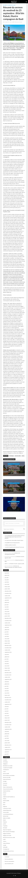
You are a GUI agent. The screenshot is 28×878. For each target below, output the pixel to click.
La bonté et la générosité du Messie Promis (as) (14, 547)
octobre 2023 (7, 650)
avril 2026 (7, 582)
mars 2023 (7, 665)
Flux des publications (9, 859)
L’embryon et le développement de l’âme (12, 553)
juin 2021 (6, 708)
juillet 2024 (7, 629)
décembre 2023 (8, 645)
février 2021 (7, 717)
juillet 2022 (7, 684)
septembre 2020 (8, 729)
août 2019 (7, 751)
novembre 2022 (8, 674)
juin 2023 (6, 659)
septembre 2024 (8, 625)
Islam (23, 455)
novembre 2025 (8, 593)
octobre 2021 (7, 702)
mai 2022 (7, 688)
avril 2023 (7, 663)
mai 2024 (7, 634)
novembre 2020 (8, 724)
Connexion (7, 856)
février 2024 (7, 641)
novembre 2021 (8, 699)
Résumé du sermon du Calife (9, 5)
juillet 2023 (7, 656)
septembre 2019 (8, 749)
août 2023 (7, 654)
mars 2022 (7, 693)
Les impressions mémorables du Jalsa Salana (14, 486)
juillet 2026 (7, 575)
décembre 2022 (8, 672)
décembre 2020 (8, 722)
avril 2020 (7, 738)
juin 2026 (6, 577)
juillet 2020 (7, 733)
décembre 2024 (8, 618)
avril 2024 (7, 636)
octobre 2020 (7, 727)
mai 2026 (7, 579)
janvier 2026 (7, 588)
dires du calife (17, 455)
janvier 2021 (7, 720)
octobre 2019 (7, 747)
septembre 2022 (8, 679)
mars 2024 (7, 638)
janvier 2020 (7, 742)
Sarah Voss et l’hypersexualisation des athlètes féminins (13, 566)
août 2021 (7, 706)
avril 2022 (7, 690)
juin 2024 (6, 631)
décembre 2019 (8, 745)
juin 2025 (6, 604)
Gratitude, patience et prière (10, 545)
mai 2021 (7, 711)
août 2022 (7, 681)
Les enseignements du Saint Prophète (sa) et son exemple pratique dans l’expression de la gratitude (14, 468)
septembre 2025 (8, 597)
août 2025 (7, 600)
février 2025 (7, 613)
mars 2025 (7, 611)
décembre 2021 (8, 697)
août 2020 (7, 731)
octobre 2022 (7, 677)
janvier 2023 (7, 670)
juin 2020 (6, 736)
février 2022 (7, 695)
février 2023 (7, 668)
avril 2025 (7, 609)
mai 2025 (7, 607)
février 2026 (7, 586)
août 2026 (7, 573)
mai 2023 (7, 661)
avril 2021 (7, 713)
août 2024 (7, 627)
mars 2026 (7, 584)
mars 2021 (7, 715)
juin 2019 (6, 754)
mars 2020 (7, 740)
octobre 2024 (7, 622)
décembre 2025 (8, 591)
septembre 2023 (8, 652)
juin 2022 (6, 686)
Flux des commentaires (9, 861)
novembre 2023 (8, 647)
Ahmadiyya (11, 455)
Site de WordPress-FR (9, 863)
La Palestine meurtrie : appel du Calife (16, 563)
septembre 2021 (8, 704)
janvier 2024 (7, 643)
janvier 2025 (7, 616)
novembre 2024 (8, 620)
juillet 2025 (7, 602)
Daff (5, 563)
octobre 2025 (7, 595)
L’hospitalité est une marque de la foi (14, 504)
